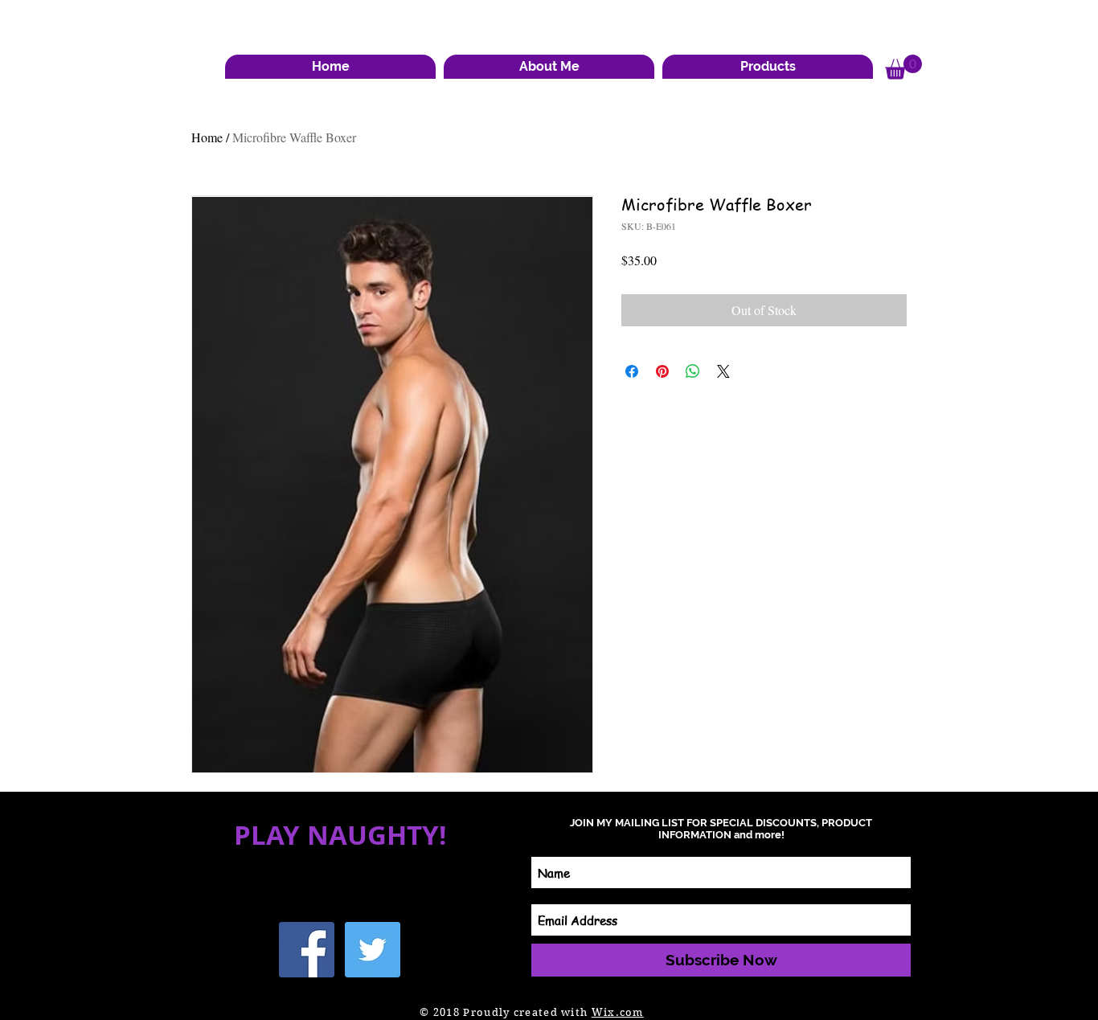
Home (207, 137)
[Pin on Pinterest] (662, 371)
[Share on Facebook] (631, 371)
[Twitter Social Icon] (372, 949)
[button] (549, 67)
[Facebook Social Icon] (306, 949)
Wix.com (618, 1012)
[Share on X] (723, 371)
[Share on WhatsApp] (693, 371)
